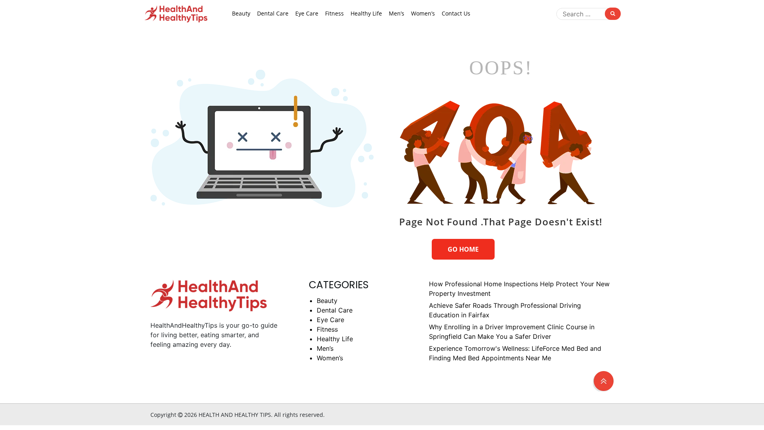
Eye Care (306, 13)
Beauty (241, 13)
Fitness (334, 13)
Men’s (396, 13)
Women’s (423, 13)
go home (463, 249)
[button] (603, 380)
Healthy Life (366, 13)
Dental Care (272, 13)
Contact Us (456, 13)
